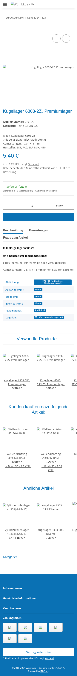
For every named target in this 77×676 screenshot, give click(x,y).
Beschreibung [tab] (13, 230)
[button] (54, 4)
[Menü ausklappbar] (5, 3)
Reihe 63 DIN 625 (27, 125)
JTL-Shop (44, 671)
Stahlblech (40, 310)
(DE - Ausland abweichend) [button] (43, 190)
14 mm (38, 296)
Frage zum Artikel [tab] (15, 237)
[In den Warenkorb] (6, 29)
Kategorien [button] (10, 557)
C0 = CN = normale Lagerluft (49, 317)
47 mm (38, 289)
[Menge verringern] (7, 205)
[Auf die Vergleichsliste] (56, 38)
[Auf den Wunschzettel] (66, 38)
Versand (33, 164)
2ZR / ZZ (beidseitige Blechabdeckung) (52, 282)
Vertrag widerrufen (38, 652)
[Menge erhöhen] (70, 205)
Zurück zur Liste (15, 17)
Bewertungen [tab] (38, 230)
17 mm (38, 303)
